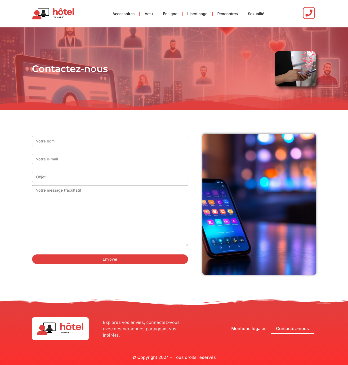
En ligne (170, 13)
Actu (149, 13)
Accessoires (123, 13)
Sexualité (256, 13)
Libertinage (197, 13)
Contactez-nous (292, 328)
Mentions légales (249, 328)
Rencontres (227, 13)
